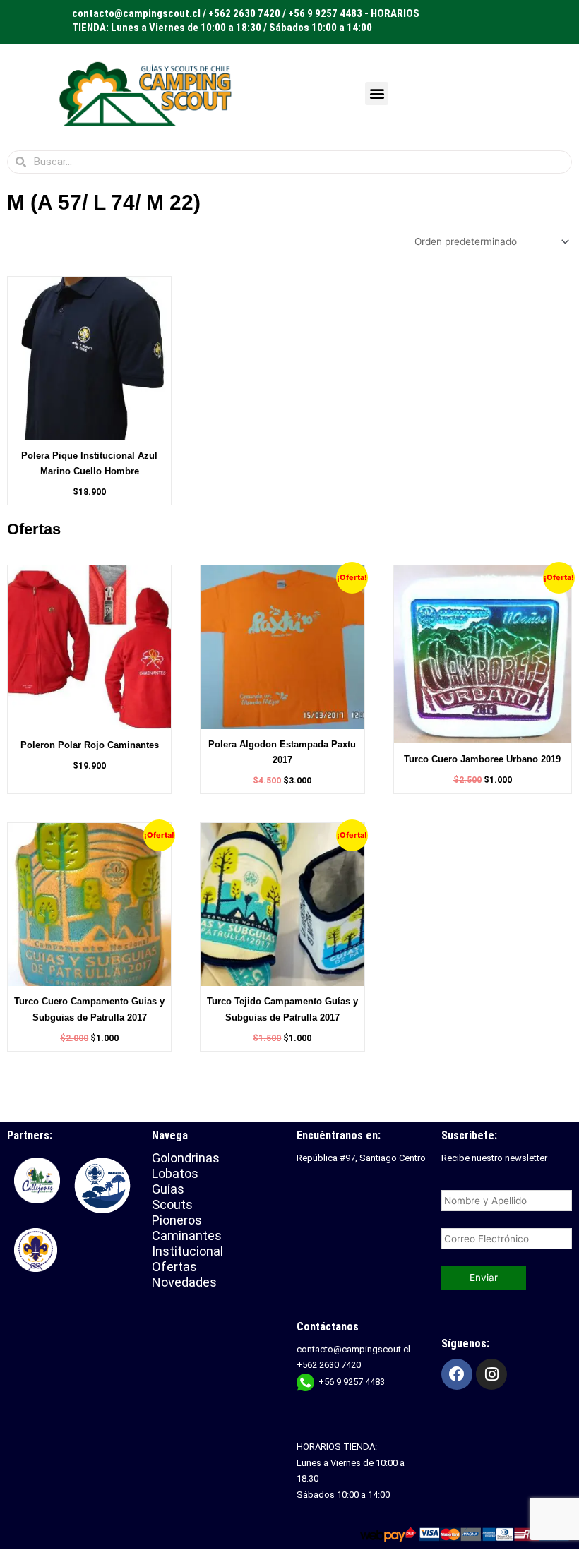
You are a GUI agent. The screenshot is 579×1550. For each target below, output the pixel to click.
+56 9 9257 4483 (351, 1381)
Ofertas (174, 1266)
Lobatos (175, 1173)
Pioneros (177, 1220)
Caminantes (187, 1235)
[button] (376, 93)
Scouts (172, 1204)
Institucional (189, 1251)
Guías (168, 1189)
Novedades (184, 1282)
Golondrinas (186, 1158)
